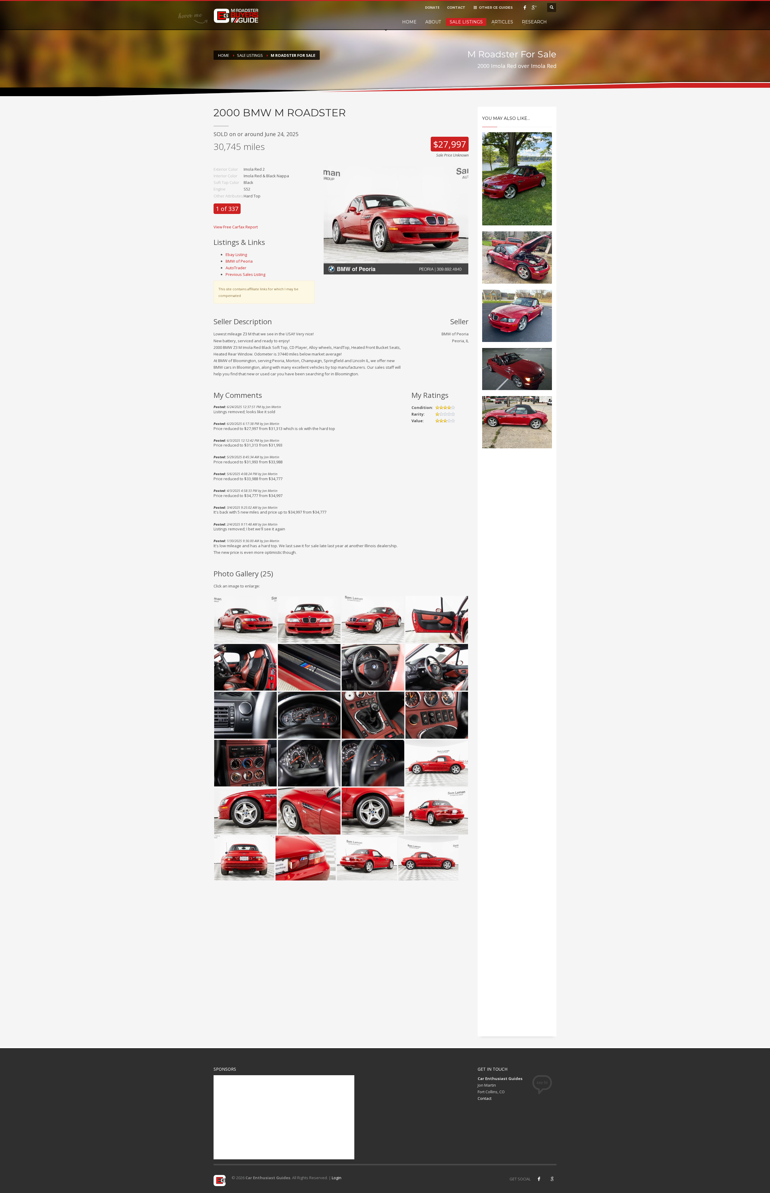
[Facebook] (524, 7)
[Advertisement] (517, 555)
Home (409, 22)
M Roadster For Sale (293, 55)
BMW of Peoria (239, 261)
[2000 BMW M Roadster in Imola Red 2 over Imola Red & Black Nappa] (396, 220)
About (433, 22)
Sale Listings (466, 22)
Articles (502, 22)
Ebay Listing (236, 254)
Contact (484, 1098)
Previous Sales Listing (245, 274)
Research (534, 22)
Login (336, 1177)
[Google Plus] (533, 7)
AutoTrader (236, 267)
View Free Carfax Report (236, 227)
